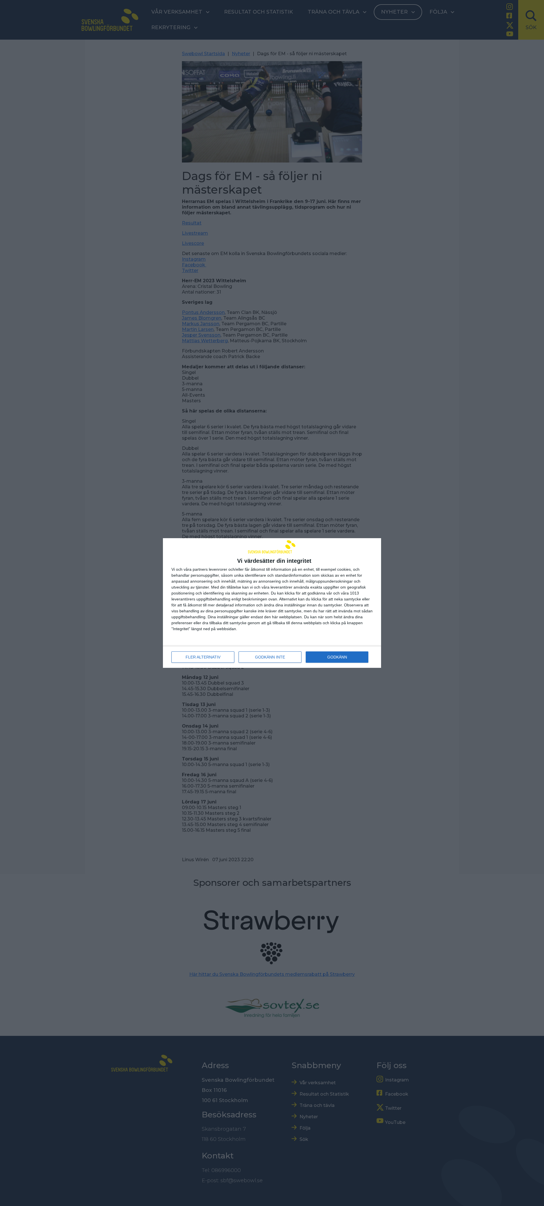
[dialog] (272, 603)
